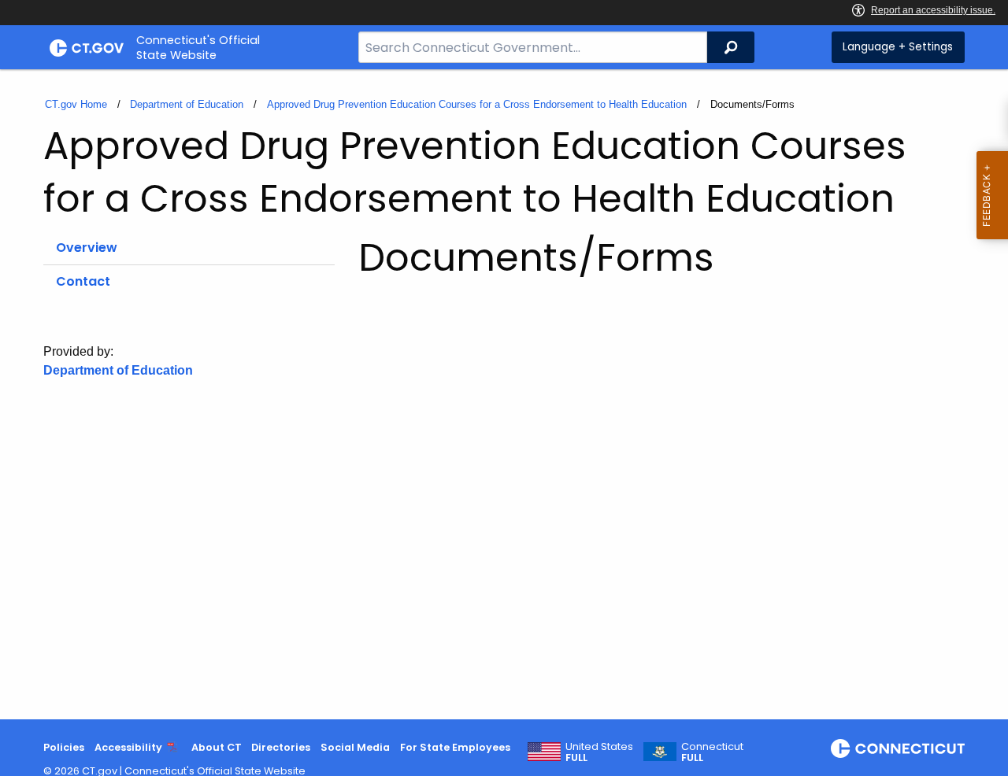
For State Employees (455, 747)
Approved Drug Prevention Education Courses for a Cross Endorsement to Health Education (477, 104)
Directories (280, 747)
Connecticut (712, 752)
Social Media (355, 747)
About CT (216, 747)
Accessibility (128, 747)
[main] (504, 394)
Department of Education (186, 104)
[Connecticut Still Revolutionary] (898, 748)
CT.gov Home (76, 104)
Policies (63, 747)
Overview (86, 247)
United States (599, 752)
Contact (83, 281)
